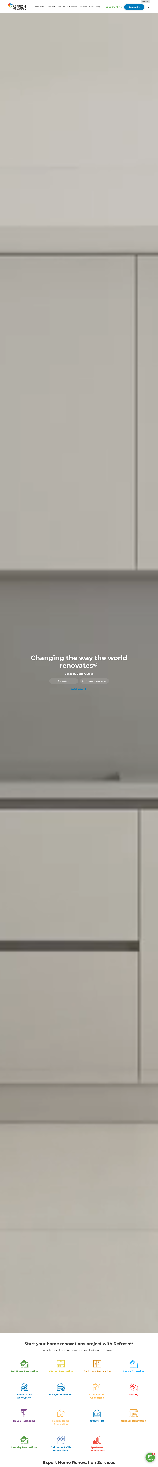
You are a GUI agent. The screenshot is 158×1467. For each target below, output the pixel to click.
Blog (98, 7)
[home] (18, 7)
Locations (83, 7)
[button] (39, 6)
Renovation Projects (56, 7)
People (91, 7)
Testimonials (72, 7)
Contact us (63, 681)
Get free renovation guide (94, 681)
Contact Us (134, 7)
